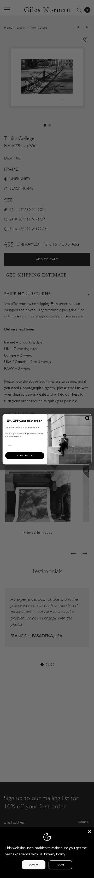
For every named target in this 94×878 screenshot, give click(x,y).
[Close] (89, 831)
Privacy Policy (54, 854)
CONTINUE (24, 455)
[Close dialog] (87, 418)
